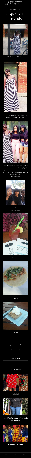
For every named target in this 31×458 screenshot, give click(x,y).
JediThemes (25, 455)
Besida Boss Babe (15, 445)
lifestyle (13, 350)
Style (19, 350)
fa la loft (15, 394)
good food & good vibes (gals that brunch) (15, 419)
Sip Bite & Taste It (11, 455)
